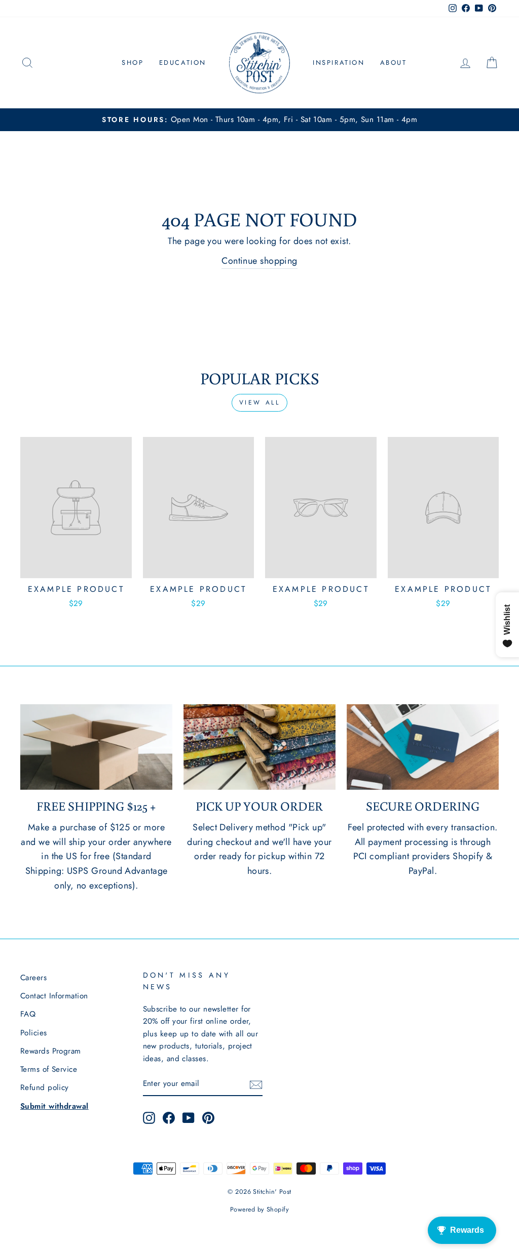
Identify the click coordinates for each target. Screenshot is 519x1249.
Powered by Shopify (259, 1209)
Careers (33, 977)
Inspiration (339, 62)
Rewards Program (50, 1051)
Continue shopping (259, 260)
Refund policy (44, 1087)
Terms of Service (48, 1069)
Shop (132, 62)
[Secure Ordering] (423, 747)
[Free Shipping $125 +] (96, 747)
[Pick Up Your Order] (259, 747)
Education (182, 62)
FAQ (27, 1014)
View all (259, 402)
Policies (33, 1032)
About (393, 62)
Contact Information (54, 995)
